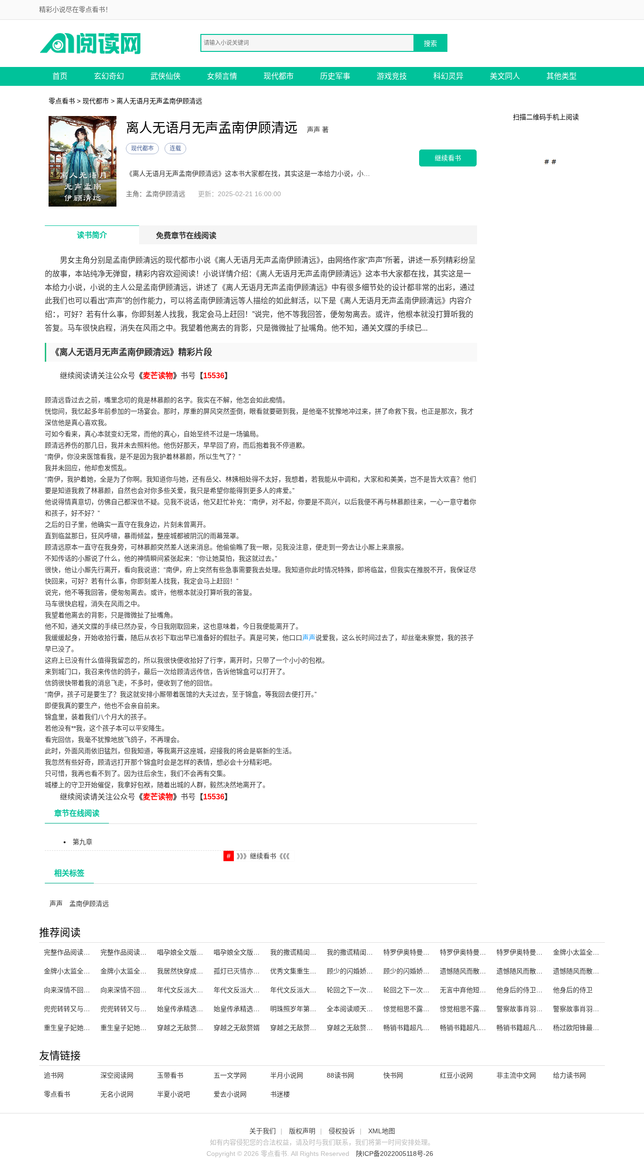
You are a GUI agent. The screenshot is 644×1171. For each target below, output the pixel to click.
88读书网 (340, 1075)
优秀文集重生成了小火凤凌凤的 (316, 971)
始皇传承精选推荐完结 (247, 1009)
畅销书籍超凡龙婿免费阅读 (536, 1027)
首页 (59, 76)
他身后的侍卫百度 (522, 990)
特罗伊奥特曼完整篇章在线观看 (486, 952)
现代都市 (279, 76)
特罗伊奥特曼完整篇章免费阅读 (429, 952)
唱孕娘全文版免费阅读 (247, 952)
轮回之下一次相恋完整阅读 (422, 990)
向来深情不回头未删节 (77, 990)
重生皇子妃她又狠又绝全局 (140, 1027)
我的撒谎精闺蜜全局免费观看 (313, 952)
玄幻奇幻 (109, 76)
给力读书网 (569, 1075)
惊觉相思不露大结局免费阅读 (483, 1009)
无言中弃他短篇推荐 (469, 990)
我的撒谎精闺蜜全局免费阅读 (370, 952)
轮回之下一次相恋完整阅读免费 (373, 990)
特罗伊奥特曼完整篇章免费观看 (542, 952)
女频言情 (222, 76)
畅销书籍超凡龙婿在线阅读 (422, 1027)
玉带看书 (170, 1075)
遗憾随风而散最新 (579, 971)
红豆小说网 (456, 1075)
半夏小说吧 (173, 1094)
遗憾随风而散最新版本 (473, 971)
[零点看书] (91, 43)
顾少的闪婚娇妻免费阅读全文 (370, 971)
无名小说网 (116, 1094)
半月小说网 (286, 1075)
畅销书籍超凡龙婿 (466, 1027)
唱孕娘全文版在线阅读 (190, 952)
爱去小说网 (230, 1094)
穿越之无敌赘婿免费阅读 (363, 1027)
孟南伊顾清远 (89, 903)
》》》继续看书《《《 (263, 856)
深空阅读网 (116, 1075)
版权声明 (302, 1131)
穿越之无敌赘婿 (237, 1027)
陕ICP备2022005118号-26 (394, 1153)
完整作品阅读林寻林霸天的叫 (143, 952)
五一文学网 (230, 1075)
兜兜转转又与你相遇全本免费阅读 (149, 1009)
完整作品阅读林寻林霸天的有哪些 (93, 952)
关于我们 (262, 1131)
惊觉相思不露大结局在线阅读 (426, 1009)
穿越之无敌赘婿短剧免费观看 (200, 1027)
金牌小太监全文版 (579, 952)
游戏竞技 (392, 76)
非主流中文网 (516, 1075)
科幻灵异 (448, 76)
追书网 (54, 1075)
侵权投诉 (342, 1131)
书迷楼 (280, 1094)
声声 (308, 637)
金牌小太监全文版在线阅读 (83, 971)
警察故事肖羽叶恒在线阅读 (536, 1009)
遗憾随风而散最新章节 (529, 971)
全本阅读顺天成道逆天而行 (366, 1009)
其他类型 (561, 76)
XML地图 (381, 1131)
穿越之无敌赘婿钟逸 (300, 1027)
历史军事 (335, 76)
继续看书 (448, 158)
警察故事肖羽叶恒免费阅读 (592, 1009)
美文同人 (505, 76)
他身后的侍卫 (573, 990)
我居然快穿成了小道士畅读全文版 (206, 971)
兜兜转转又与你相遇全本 (80, 1009)
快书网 (393, 1075)
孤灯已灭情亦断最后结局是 (253, 971)
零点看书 (62, 101)
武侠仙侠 (165, 76)
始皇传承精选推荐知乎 (190, 1009)
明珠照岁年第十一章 (300, 1009)
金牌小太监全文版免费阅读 (140, 971)
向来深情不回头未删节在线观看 (146, 990)
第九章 (82, 842)
